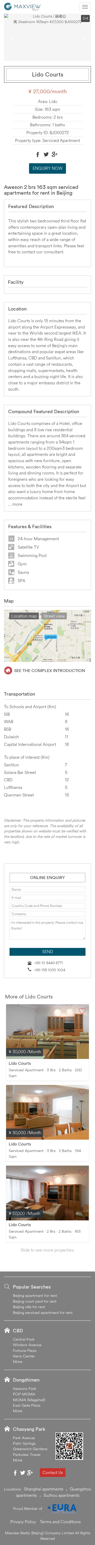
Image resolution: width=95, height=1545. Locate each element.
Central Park (24, 1339)
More (17, 1361)
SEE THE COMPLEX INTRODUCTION (49, 670)
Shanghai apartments (43, 1489)
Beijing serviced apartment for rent (43, 1312)
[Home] (22, 6)
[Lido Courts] (47, 1031)
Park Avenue (24, 1437)
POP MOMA (24, 1393)
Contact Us (52, 1472)
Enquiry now (48, 168)
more (17, 504)
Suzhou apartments (61, 1495)
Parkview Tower (27, 1454)
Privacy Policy (23, 1521)
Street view (54, 616)
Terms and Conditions (60, 1521)
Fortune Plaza (24, 1350)
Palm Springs (24, 1443)
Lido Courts (20, 1063)
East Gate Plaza (26, 1405)
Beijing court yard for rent (34, 1301)
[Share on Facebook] (38, 154)
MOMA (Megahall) (29, 1399)
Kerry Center (24, 1355)
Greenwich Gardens (30, 1448)
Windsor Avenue (27, 1344)
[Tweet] (46, 154)
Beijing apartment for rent (35, 1295)
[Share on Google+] (55, 154)
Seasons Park (24, 1388)
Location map (24, 616)
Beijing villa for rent (29, 1306)
